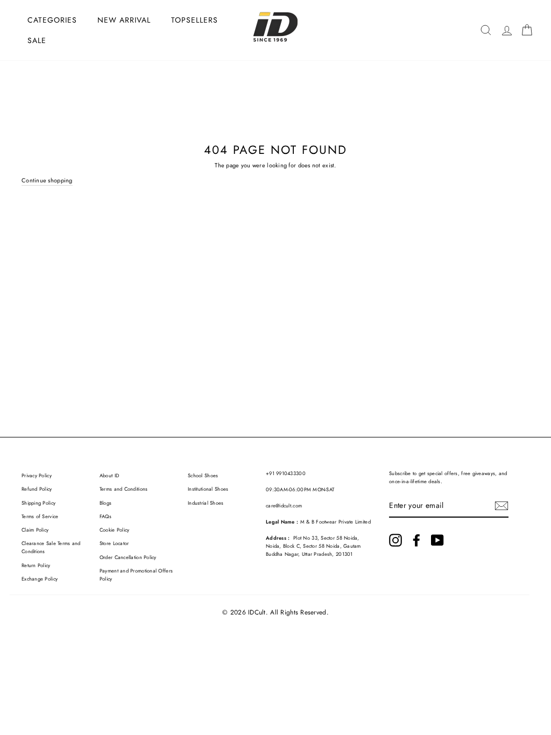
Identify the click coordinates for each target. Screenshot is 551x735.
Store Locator (114, 543)
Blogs (105, 503)
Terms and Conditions (124, 489)
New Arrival (124, 20)
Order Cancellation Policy (128, 557)
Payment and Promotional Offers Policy (136, 575)
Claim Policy (35, 530)
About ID (109, 475)
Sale (36, 40)
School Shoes (203, 475)
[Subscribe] (501, 505)
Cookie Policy (115, 530)
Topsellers (194, 20)
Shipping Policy (38, 503)
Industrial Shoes (205, 503)
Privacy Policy (37, 475)
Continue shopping (47, 180)
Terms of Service (40, 516)
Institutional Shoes (208, 489)
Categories (52, 20)
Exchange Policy (40, 579)
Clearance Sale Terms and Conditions (51, 547)
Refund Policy (37, 489)
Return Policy (36, 565)
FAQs (105, 516)
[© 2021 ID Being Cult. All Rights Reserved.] (395, 540)
